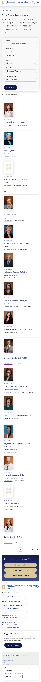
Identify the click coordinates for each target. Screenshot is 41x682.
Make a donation (13, 645)
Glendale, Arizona (9, 597)
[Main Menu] (38, 2)
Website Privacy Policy (9, 658)
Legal (4, 662)
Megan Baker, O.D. (12, 215)
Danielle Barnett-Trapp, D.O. (16, 301)
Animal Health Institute (10, 392)
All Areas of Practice (13, 71)
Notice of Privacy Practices (14, 673)
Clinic (8, 60)
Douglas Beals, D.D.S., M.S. (16, 358)
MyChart (4, 620)
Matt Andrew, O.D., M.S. (14, 179)
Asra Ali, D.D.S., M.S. (12, 151)
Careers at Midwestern (9, 617)
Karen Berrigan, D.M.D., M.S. (16, 415)
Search (8, 40)
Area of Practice (11, 68)
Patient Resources (8, 660)
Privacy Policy (9, 676)
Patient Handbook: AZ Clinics (11, 625)
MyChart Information (8, 622)
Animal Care (10, 52)
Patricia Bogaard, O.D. (13, 504)
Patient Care (10, 55)
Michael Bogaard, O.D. (14, 475)
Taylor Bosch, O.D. (12, 537)
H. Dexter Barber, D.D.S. (14, 272)
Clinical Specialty (11, 76)
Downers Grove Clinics (10, 156)
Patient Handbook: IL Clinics (10, 627)
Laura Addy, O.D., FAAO (14, 122)
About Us (8, 10)
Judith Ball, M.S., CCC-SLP (15, 243)
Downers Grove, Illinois (11, 605)
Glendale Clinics (8, 128)
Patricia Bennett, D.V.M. (14, 386)
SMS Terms (6, 664)
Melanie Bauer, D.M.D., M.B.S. (17, 329)
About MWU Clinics (8, 613)
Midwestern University (9, 615)
